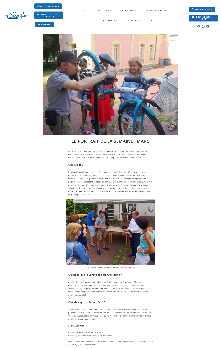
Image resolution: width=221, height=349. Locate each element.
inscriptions (108, 335)
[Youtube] (208, 27)
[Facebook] (199, 27)
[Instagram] (203, 27)
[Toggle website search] (151, 20)
